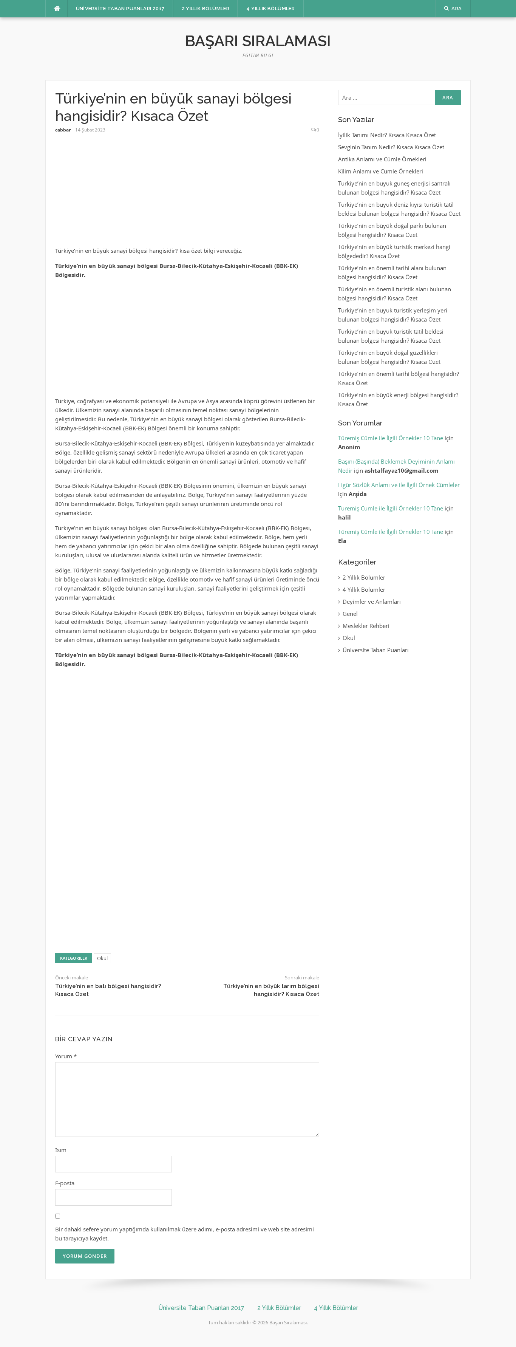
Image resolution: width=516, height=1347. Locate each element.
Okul (102, 958)
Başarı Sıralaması (258, 40)
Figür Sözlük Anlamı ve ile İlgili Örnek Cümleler (399, 485)
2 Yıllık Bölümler (206, 8)
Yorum (66, 1056)
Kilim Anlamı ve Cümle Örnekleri (380, 171)
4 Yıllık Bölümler (270, 8)
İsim (60, 1150)
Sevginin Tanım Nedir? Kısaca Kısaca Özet (391, 147)
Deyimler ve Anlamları (372, 601)
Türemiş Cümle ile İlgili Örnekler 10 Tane (390, 438)
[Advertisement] (187, 193)
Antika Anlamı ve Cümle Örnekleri (382, 159)
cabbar (63, 130)
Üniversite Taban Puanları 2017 (120, 8)
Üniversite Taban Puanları (376, 650)
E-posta (64, 1183)
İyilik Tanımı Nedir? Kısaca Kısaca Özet (387, 135)
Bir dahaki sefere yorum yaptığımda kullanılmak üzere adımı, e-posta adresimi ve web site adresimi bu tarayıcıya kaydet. (184, 1233)
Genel (350, 613)
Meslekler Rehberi (366, 625)
